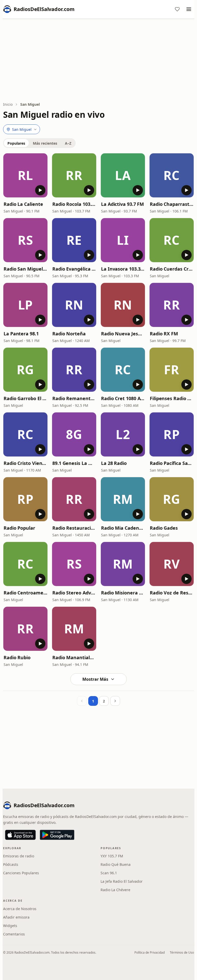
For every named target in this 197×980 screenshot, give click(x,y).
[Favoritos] (177, 9)
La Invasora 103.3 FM (123, 269)
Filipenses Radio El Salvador (171, 398)
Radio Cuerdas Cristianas (171, 269)
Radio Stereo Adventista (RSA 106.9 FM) (74, 593)
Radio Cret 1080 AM (123, 398)
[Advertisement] (98, 61)
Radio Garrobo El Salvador (25, 398)
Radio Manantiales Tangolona (74, 657)
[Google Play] (57, 835)
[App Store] (20, 835)
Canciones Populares (21, 872)
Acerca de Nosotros (19, 908)
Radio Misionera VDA (123, 593)
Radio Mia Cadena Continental (123, 528)
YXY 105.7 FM (112, 856)
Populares (16, 143)
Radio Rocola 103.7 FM (74, 204)
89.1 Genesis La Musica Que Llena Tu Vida (74, 463)
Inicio (8, 104)
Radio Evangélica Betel (74, 269)
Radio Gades (164, 528)
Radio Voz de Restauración (171, 593)
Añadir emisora (16, 917)
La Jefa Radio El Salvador (122, 881)
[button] (25, 175)
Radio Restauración (74, 528)
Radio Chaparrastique (171, 204)
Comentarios (14, 934)
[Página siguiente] (115, 701)
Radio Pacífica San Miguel (171, 463)
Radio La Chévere (115, 889)
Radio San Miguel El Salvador (25, 269)
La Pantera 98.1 (21, 334)
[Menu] (189, 9)
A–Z (68, 143)
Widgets (10, 925)
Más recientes (45, 143)
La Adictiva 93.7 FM (122, 204)
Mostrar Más (95, 679)
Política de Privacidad (149, 952)
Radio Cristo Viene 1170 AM (25, 463)
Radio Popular (19, 528)
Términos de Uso (182, 952)
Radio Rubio (17, 657)
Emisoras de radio (18, 856)
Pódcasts (10, 864)
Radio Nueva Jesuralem (123, 334)
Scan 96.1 (109, 872)
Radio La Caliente (23, 204)
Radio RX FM (164, 334)
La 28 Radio (114, 463)
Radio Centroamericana (25, 593)
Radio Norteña (69, 334)
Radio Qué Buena (116, 864)
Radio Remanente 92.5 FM (74, 398)
